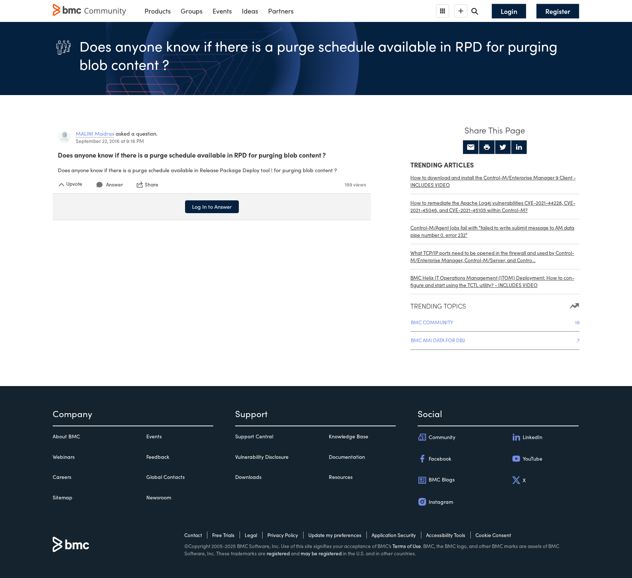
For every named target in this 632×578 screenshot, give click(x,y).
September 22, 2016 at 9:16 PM (110, 140)
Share (151, 184)
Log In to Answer (212, 206)
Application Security (394, 535)
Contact (193, 535)
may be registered (321, 553)
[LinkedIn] (519, 147)
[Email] (470, 147)
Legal (251, 535)
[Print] (486, 147)
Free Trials (223, 535)
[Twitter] (503, 147)
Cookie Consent (493, 535)
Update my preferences (334, 535)
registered (278, 553)
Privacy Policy (282, 535)
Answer (114, 184)
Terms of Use (406, 546)
